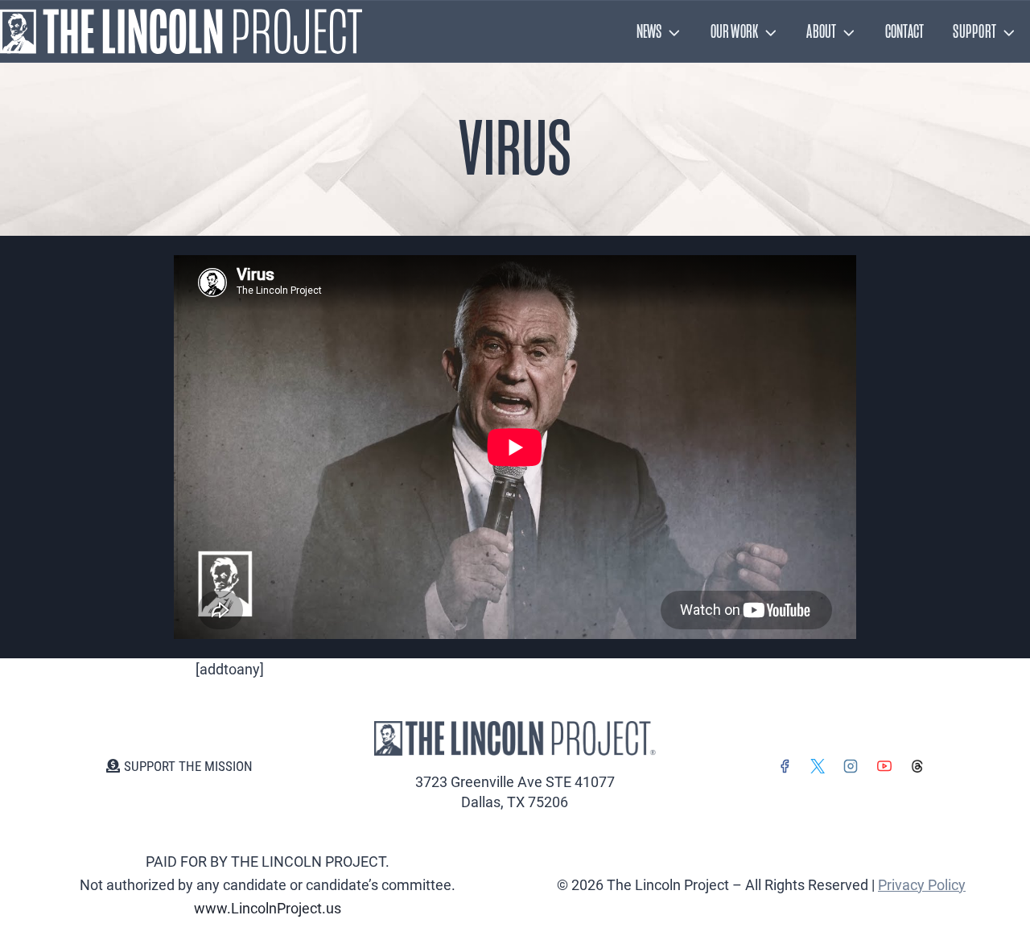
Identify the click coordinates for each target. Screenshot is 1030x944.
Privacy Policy (922, 884)
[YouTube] (884, 766)
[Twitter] (817, 766)
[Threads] (917, 766)
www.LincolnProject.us (267, 908)
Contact (905, 31)
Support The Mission (188, 766)
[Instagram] (850, 766)
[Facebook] (784, 766)
